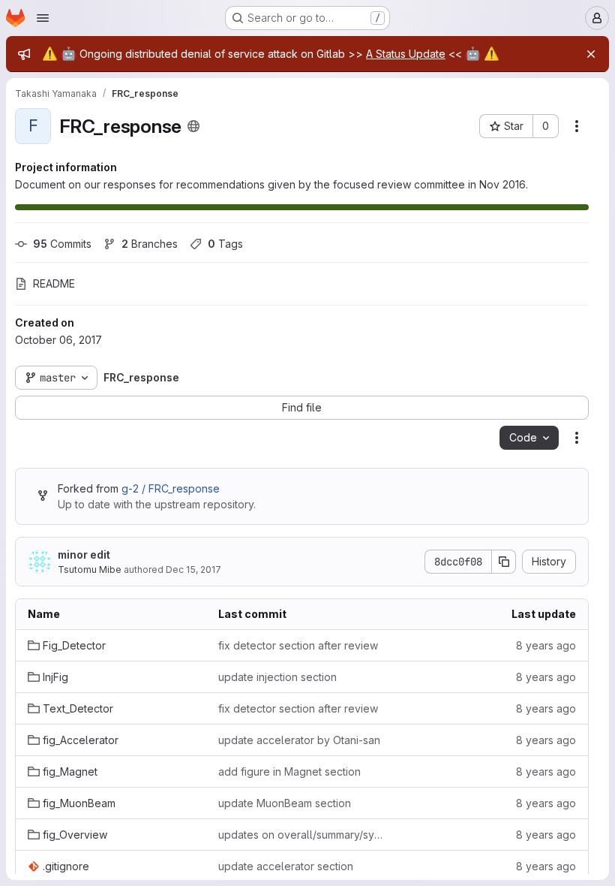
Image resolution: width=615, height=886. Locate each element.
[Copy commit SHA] (504, 562)
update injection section (277, 677)
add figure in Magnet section (289, 771)
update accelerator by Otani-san (299, 740)
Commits (62, 243)
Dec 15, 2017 (193, 569)
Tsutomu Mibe (90, 569)
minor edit (84, 554)
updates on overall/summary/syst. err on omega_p (301, 834)
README (54, 283)
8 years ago (546, 645)
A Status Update (406, 53)
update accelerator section (285, 866)
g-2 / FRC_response (171, 488)
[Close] (591, 54)
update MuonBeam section (284, 803)
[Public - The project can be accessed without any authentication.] (194, 126)
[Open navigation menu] (43, 18)
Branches (150, 243)
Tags (225, 243)
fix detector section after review (298, 645)
